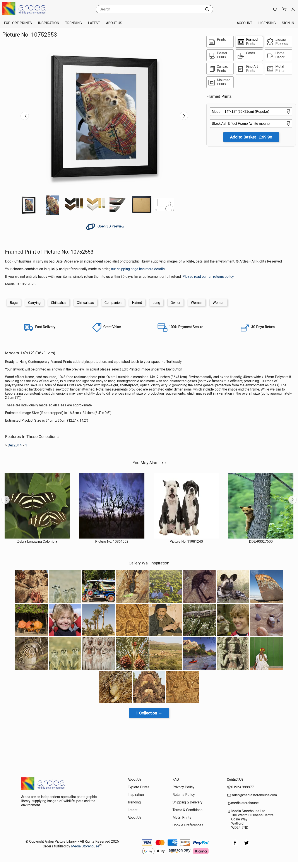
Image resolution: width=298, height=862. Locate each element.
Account (244, 23)
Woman (196, 303)
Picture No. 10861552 (111, 541)
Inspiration (48, 23)
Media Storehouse (85, 846)
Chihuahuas (85, 303)
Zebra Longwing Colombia (37, 541)
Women (218, 303)
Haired (137, 303)
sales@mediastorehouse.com (254, 795)
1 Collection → (149, 713)
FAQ (176, 779)
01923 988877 (242, 787)
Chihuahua (58, 303)
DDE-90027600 (261, 541)
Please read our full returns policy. (208, 276)
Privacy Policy (183, 787)
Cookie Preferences (188, 825)
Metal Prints (182, 817)
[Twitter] (246, 845)
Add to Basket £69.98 (251, 137)
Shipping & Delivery (187, 802)
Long (156, 303)
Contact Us (235, 779)
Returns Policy (184, 795)
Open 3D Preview (110, 226)
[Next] (184, 116)
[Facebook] (235, 845)
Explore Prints (18, 23)
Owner (175, 303)
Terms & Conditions (187, 810)
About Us (114, 23)
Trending (73, 23)
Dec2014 (15, 445)
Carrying (34, 303)
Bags (14, 303)
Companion (113, 303)
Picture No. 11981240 (186, 541)
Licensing (267, 23)
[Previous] (25, 116)
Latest (94, 23)
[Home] (29, 14)
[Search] (207, 9)
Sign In (288, 23)
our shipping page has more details (138, 269)
